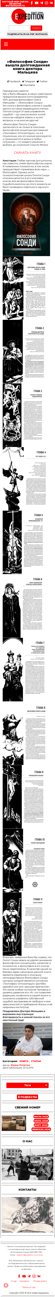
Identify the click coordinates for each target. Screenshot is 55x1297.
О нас (14, 1281)
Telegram (29, 81)
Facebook (14, 81)
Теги (27, 1085)
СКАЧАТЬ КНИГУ (27, 153)
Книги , (25, 1061)
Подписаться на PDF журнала (27, 34)
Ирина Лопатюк (20, 1065)
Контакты (24, 1281)
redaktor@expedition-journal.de (29, 1255)
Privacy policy (40, 1281)
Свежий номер (27, 1107)
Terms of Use (28, 1287)
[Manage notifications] (6, 1285)
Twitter (43, 81)
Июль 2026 (41, 1116)
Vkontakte (29, 85)
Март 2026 (41, 1125)
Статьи (36, 1061)
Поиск (36, 28)
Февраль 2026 (41, 1129)
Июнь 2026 (41, 1120)
